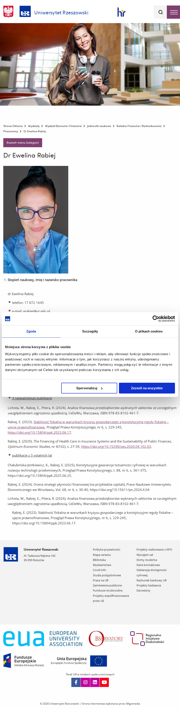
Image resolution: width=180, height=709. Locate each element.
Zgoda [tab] (31, 331)
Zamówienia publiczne (107, 585)
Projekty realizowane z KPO (154, 549)
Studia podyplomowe (107, 575)
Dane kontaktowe (148, 565)
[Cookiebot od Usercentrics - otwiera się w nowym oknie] (156, 318)
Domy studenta (147, 560)
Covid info (99, 570)
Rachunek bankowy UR (152, 580)
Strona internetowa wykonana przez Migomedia (111, 703)
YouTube (104, 682)
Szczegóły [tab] (90, 331)
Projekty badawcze (149, 585)
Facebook (76, 682)
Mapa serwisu (102, 555)
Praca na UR (100, 580)
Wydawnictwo (102, 565)
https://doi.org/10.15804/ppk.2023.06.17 (39, 432)
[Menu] (173, 12)
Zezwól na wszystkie (147, 388)
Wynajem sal (145, 555)
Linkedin (94, 682)
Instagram (85, 682)
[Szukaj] (160, 12)
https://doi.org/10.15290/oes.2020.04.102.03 (116, 446)
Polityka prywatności (106, 549)
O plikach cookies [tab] (149, 331)
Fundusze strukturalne (107, 590)
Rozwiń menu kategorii (23, 142)
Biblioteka (99, 560)
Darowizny (143, 590)
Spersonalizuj (86, 388)
